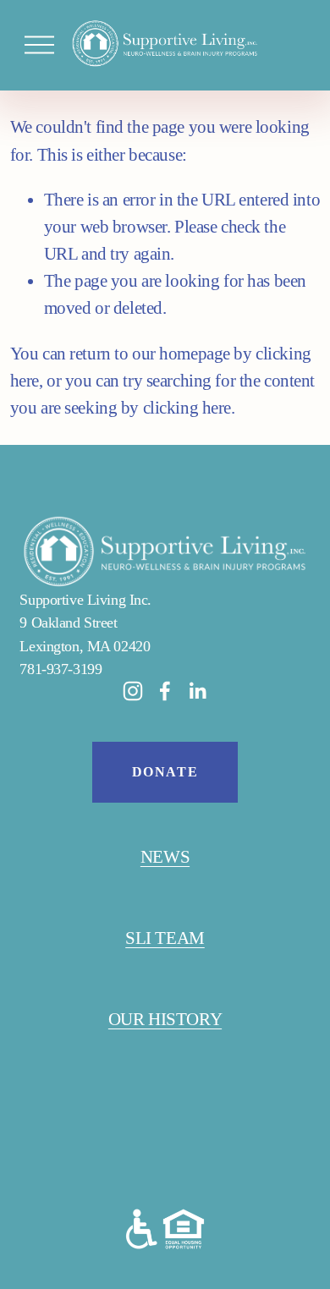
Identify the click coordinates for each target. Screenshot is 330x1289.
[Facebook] (165, 691)
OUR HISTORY (165, 1019)
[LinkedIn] (197, 691)
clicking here (187, 408)
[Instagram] (133, 691)
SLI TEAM (165, 938)
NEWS (165, 857)
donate (165, 772)
